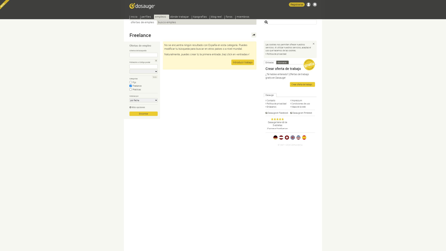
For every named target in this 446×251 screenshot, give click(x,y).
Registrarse (297, 4)
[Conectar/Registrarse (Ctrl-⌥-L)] (308, 4)
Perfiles (146, 17)
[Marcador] (315, 4)
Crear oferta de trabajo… (302, 84)
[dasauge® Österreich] (281, 137)
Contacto (271, 100)
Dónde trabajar (179, 17)
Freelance (137, 85)
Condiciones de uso (300, 103)
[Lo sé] (314, 44)
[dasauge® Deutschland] (275, 137)
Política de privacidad (276, 53)
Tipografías (200, 17)
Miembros (243, 17)
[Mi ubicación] (156, 60)
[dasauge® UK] (293, 137)
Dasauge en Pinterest (302, 112)
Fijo (134, 82)
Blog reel (216, 17)
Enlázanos (271, 106)
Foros (229, 17)
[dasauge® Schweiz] (287, 137)
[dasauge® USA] (298, 137)
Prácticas (137, 89)
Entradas (270, 62)
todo (155, 77)
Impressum (296, 100)
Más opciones (138, 107)
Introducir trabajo (242, 62)
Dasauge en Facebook (278, 112)
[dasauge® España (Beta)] (304, 137)
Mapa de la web (298, 106)
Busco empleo (167, 22)
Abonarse (282, 62)
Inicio (134, 17)
